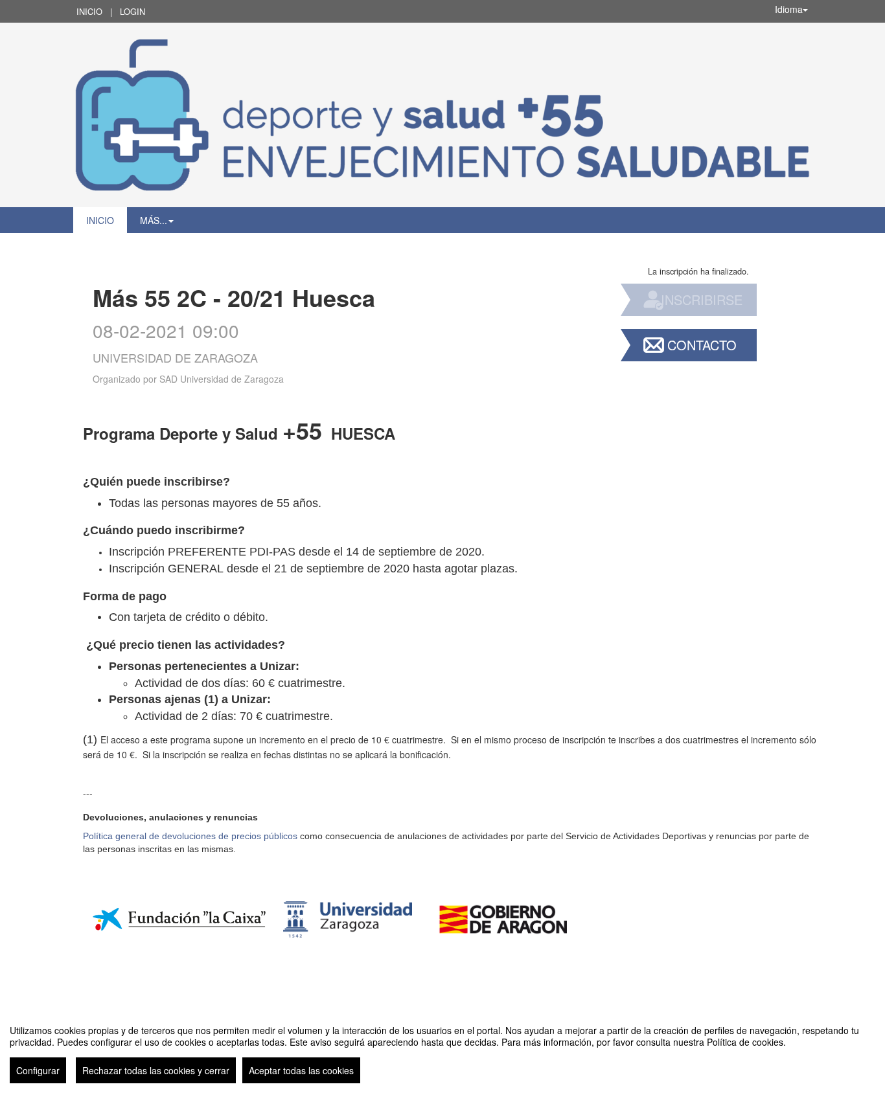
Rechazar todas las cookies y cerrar (155, 1070)
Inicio (89, 11)
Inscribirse (701, 299)
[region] (442, 1049)
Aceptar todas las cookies (301, 1070)
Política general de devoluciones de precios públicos (190, 836)
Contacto (702, 344)
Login (132, 11)
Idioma (789, 9)
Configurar (38, 1070)
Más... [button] (153, 220)
